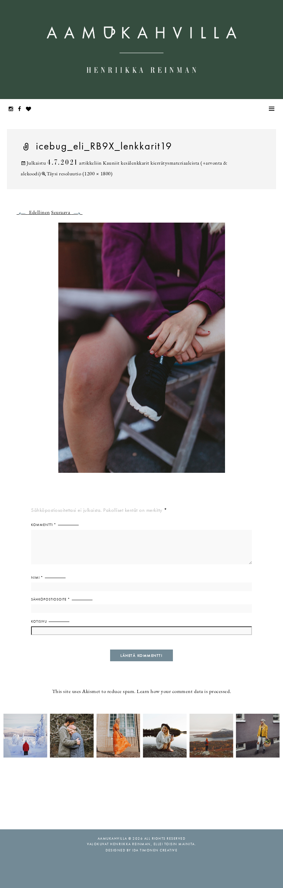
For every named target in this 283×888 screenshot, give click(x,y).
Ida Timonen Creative (154, 850)
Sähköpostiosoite (50, 599)
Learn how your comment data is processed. (184, 691)
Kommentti (43, 525)
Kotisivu (39, 621)
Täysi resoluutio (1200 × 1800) (80, 174)
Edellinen (33, 212)
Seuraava (66, 212)
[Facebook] (21, 109)
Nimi (37, 577)
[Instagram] (13, 109)
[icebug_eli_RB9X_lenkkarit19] (141, 351)
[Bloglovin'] (30, 109)
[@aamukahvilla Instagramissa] (141, 735)
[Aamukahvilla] (141, 49)
